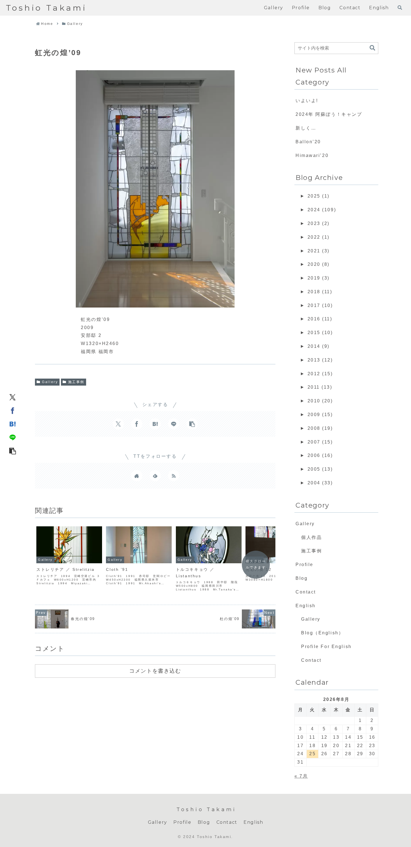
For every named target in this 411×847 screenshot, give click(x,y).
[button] (12, 450)
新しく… (306, 128)
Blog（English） (322, 632)
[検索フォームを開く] (400, 7)
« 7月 (301, 776)
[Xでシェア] (12, 396)
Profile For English (326, 646)
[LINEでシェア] (12, 437)
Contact (306, 592)
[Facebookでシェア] (12, 410)
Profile (304, 564)
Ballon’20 (308, 141)
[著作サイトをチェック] (136, 475)
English (306, 605)
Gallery (50, 382)
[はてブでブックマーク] (12, 423)
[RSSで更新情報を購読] (173, 475)
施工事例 (76, 382)
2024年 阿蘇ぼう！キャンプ (329, 114)
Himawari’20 (312, 155)
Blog (302, 578)
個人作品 (311, 537)
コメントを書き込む (155, 670)
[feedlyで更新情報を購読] (155, 475)
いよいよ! (307, 100)
